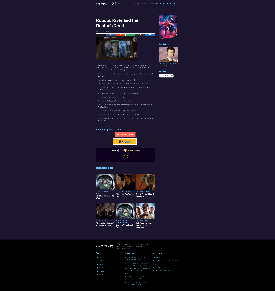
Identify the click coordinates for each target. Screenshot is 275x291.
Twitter (101, 264)
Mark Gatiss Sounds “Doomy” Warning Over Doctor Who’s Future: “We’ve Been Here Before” (137, 271)
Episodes (144, 4)
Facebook (102, 260)
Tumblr (101, 267)
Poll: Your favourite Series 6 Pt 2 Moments (144, 225)
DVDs (125, 191)
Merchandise (120, 222)
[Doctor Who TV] (106, 5)
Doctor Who (100, 31)
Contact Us (126, 244)
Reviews (127, 4)
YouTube (101, 274)
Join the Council (125, 159)
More (152, 4)
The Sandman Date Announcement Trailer (165, 260)
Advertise (119, 244)
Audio (117, 220)
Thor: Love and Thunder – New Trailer (163, 270)
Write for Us (133, 244)
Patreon (101, 257)
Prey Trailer (156, 257)
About (146, 244)
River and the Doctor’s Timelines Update (105, 224)
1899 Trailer (156, 264)
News (120, 4)
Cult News (158, 253)
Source (98, 125)
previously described (123, 74)
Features (136, 4)
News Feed (130, 253)
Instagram (102, 271)
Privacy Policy (140, 244)
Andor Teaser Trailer (159, 267)
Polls (146, 220)
